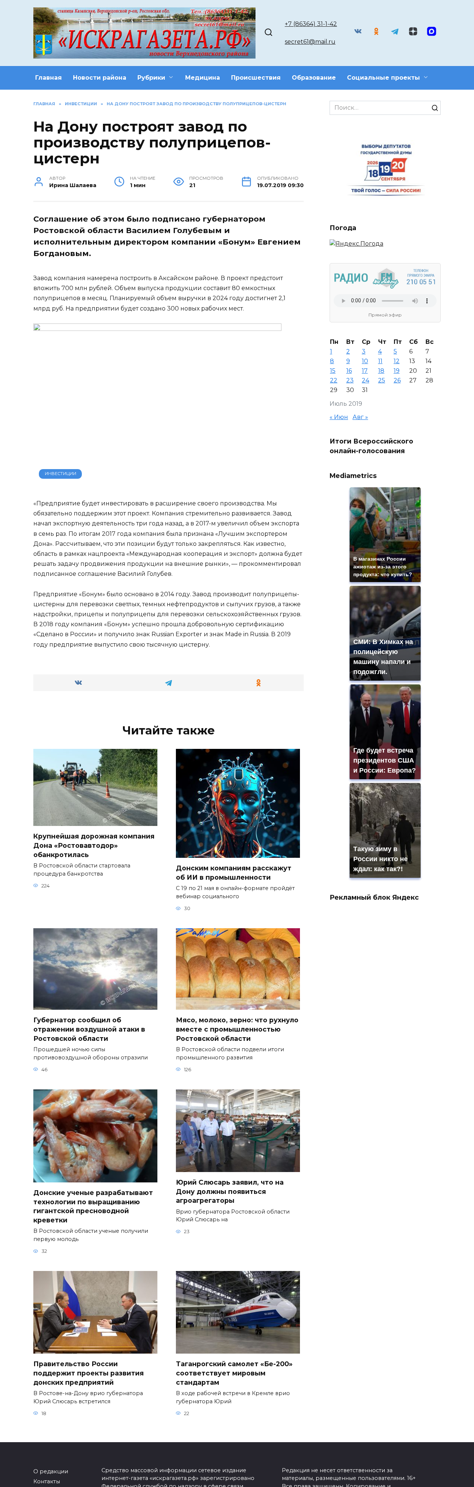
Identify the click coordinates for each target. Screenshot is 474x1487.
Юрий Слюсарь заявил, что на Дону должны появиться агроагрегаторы (230, 1191)
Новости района (99, 77)
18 (381, 370)
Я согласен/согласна (238, 1476)
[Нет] (464, 1467)
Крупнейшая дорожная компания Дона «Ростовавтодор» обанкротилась (93, 845)
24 (365, 380)
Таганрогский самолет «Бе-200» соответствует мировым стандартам (234, 1373)
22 (333, 380)
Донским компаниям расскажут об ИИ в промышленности (233, 872)
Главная (48, 77)
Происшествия (256, 77)
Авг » (360, 417)
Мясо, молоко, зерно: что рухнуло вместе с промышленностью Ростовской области (237, 1029)
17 (365, 370)
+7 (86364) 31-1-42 (311, 23)
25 (381, 380)
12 (397, 361)
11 (380, 361)
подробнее (169, 1457)
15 (333, 370)
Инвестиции (60, 473)
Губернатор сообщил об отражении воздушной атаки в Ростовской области (89, 1029)
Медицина (202, 77)
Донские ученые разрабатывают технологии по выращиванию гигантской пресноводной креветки (93, 1206)
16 (349, 370)
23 (350, 380)
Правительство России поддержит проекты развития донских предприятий (88, 1373)
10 (365, 361)
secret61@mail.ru (310, 41)
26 (397, 380)
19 (397, 370)
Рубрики (151, 77)
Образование (314, 77)
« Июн (339, 417)
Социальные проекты (383, 77)
